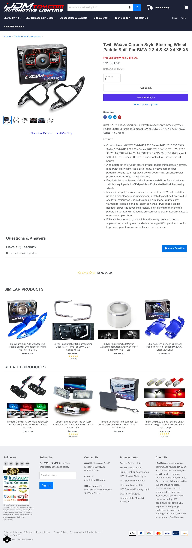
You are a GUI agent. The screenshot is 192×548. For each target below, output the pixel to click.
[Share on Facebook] (105, 117)
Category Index (77, 532)
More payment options (146, 104)
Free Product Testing (131, 467)
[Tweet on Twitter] (110, 117)
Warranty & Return (24, 532)
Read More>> (176, 517)
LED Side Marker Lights (132, 480)
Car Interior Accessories (27, 36)
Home (7, 36)
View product (27, 322)
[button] (130, 7)
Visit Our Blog (64, 133)
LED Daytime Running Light (134, 489)
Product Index (93, 532)
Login (174, 18)
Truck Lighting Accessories (134, 472)
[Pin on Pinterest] (119, 117)
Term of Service (43, 532)
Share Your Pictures (41, 133)
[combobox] (100, 7)
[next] (185, 329)
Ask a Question (176, 248)
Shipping (8, 532)
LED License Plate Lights (133, 476)
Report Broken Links (130, 463)
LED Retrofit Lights (130, 493)
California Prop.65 (12, 535)
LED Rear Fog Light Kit (132, 485)
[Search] (137, 7)
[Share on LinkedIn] (115, 117)
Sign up (46, 485)
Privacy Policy (60, 532)
